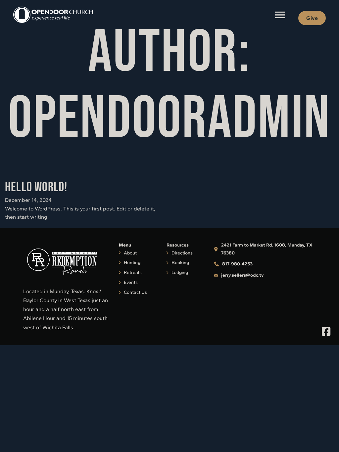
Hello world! (36, 187)
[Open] (280, 15)
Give (312, 18)
